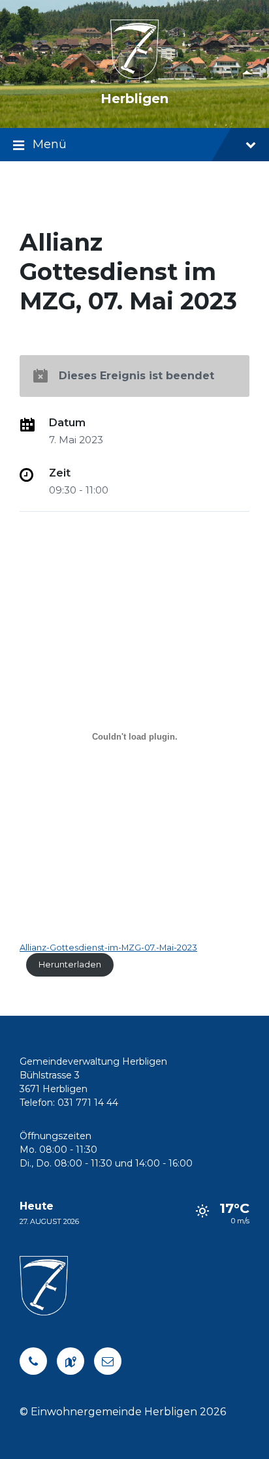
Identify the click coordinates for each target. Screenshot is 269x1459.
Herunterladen (70, 964)
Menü (50, 144)
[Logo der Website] (134, 75)
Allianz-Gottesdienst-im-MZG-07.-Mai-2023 (108, 947)
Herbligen (134, 98)
